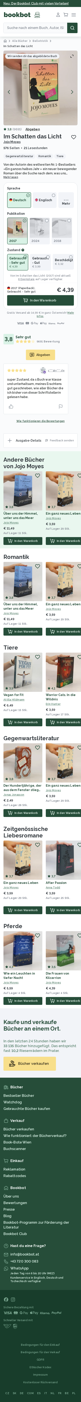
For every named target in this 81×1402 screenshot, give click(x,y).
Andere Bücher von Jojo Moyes (23, 463)
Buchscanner (14, 1149)
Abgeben (32, 129)
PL (74, 1393)
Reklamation (14, 1169)
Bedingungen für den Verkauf (40, 1352)
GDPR (40, 1359)
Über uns (11, 1196)
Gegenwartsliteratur (31, 738)
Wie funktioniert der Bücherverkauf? (35, 1136)
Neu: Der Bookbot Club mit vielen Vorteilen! (36, 3)
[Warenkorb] (66, 15)
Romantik (16, 557)
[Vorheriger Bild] (9, 92)
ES (39, 1393)
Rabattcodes (14, 1176)
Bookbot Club (15, 1234)
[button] (40, 88)
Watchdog (12, 1102)
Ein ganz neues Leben (63, 513)
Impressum (40, 1374)
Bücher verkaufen (18, 1129)
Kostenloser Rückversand (40, 1382)
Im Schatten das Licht (30, 275)
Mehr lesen (10, 177)
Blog (7, 1216)
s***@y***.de (56, 370)
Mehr (66, 203)
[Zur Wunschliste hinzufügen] (74, 137)
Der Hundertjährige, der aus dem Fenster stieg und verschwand (22, 790)
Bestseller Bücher (18, 1096)
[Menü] (74, 15)
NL (53, 1393)
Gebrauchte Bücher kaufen (26, 1109)
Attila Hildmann (14, 699)
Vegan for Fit (13, 695)
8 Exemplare (26, 279)
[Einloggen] (58, 15)
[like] (11, 406)
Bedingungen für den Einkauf (40, 1344)
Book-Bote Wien (17, 1142)
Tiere (10, 647)
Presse (9, 1209)
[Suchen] (72, 28)
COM (30, 1393)
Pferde (12, 926)
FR (60, 1393)
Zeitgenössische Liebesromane (25, 832)
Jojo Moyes (12, 142)
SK (14, 1393)
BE (67, 1393)
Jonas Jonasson (13, 794)
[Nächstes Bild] (72, 92)
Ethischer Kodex (40, 1367)
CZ (7, 1393)
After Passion (56, 883)
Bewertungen (15, 1203)
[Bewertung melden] (61, 406)
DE (22, 1393)
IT (45, 1393)
